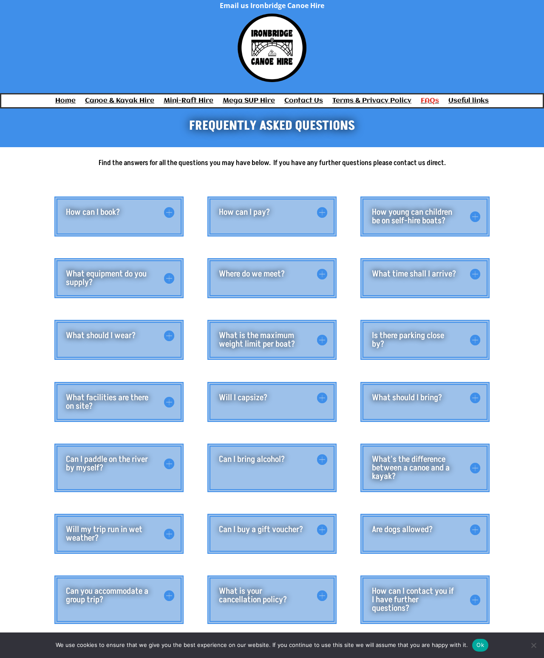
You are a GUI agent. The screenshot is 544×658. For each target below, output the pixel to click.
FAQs (430, 101)
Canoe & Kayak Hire (119, 101)
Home (65, 101)
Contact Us (303, 101)
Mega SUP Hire (249, 101)
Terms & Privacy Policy (371, 101)
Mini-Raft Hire (188, 101)
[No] (533, 645)
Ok (480, 644)
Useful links (468, 101)
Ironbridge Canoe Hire (287, 5)
